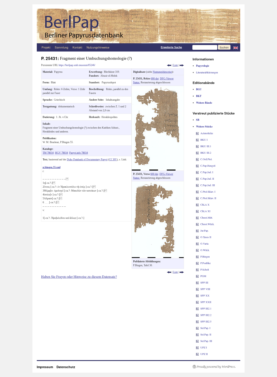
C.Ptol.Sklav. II (208, 198)
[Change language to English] (235, 47)
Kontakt (77, 47)
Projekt (46, 47)
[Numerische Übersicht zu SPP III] (197, 282)
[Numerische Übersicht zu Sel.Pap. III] (197, 341)
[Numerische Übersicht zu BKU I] (197, 139)
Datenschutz (65, 367)
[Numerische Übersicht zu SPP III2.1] (197, 308)
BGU (199, 89)
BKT (198, 96)
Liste (175, 65)
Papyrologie (202, 66)
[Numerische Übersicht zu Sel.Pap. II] (197, 334)
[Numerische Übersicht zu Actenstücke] (197, 133)
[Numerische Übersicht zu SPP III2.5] (197, 321)
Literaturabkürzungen (207, 72)
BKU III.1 (205, 146)
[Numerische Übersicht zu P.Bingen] (197, 256)
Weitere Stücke (204, 126)
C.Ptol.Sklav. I (207, 191)
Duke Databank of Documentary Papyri (87, 159)
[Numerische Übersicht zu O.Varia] (197, 243)
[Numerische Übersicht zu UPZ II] (197, 354)
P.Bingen (205, 256)
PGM (203, 276)
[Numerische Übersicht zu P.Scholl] (197, 269)
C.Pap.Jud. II (207, 178)
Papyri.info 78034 (78, 152)
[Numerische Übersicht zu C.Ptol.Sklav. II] (197, 198)
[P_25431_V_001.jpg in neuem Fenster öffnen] (158, 183)
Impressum (46, 367)
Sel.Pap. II (205, 334)
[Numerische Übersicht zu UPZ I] (197, 347)
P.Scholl (204, 269)
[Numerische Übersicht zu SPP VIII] (197, 289)
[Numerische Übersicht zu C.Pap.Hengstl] (197, 165)
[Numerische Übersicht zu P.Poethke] (197, 263)
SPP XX (204, 295)
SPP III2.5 (205, 321)
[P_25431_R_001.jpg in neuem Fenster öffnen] (158, 87)
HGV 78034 (61, 152)
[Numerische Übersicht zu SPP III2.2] (197, 315)
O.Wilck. (205, 250)
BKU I (204, 139)
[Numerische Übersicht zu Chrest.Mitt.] (197, 217)
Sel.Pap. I (205, 328)
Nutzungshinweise (98, 47)
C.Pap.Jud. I (206, 172)
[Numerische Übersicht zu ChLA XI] (197, 211)
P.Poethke (205, 263)
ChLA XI (205, 211)
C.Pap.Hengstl (207, 165)
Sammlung (61, 47)
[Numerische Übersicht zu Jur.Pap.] (197, 230)
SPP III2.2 (205, 315)
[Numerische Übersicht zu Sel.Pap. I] (197, 328)
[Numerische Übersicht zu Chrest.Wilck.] (197, 224)
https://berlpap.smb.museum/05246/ (77, 65)
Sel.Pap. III (206, 341)
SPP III (204, 282)
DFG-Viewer (167, 78)
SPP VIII (205, 289)
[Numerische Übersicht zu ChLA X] (197, 204)
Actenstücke (206, 133)
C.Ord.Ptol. (206, 159)
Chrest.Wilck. (207, 224)
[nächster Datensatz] (182, 65)
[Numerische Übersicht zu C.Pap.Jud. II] (197, 178)
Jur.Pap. (204, 230)
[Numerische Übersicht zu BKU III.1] (197, 146)
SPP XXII (205, 302)
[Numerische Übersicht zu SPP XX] (197, 295)
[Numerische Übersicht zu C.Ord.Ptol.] (197, 159)
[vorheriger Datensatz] (169, 65)
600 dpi (155, 78)
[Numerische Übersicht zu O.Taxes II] (197, 237)
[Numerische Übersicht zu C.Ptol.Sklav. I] (197, 191)
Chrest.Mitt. (206, 217)
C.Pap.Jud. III (207, 185)
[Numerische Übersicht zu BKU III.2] (197, 152)
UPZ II (204, 354)
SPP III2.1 (205, 308)
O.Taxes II (205, 237)
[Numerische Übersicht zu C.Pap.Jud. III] (197, 185)
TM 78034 (48, 152)
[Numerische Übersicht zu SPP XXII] (197, 302)
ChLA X (204, 204)
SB (197, 120)
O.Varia (204, 243)
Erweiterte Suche (171, 47)
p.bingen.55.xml (51, 167)
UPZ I (203, 347)
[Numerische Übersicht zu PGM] (197, 276)
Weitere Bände (204, 103)
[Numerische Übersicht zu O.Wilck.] (197, 250)
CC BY (113, 159)
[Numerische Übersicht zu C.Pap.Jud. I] (197, 172)
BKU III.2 (205, 152)
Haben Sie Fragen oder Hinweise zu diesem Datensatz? (79, 276)
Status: (136, 82)
